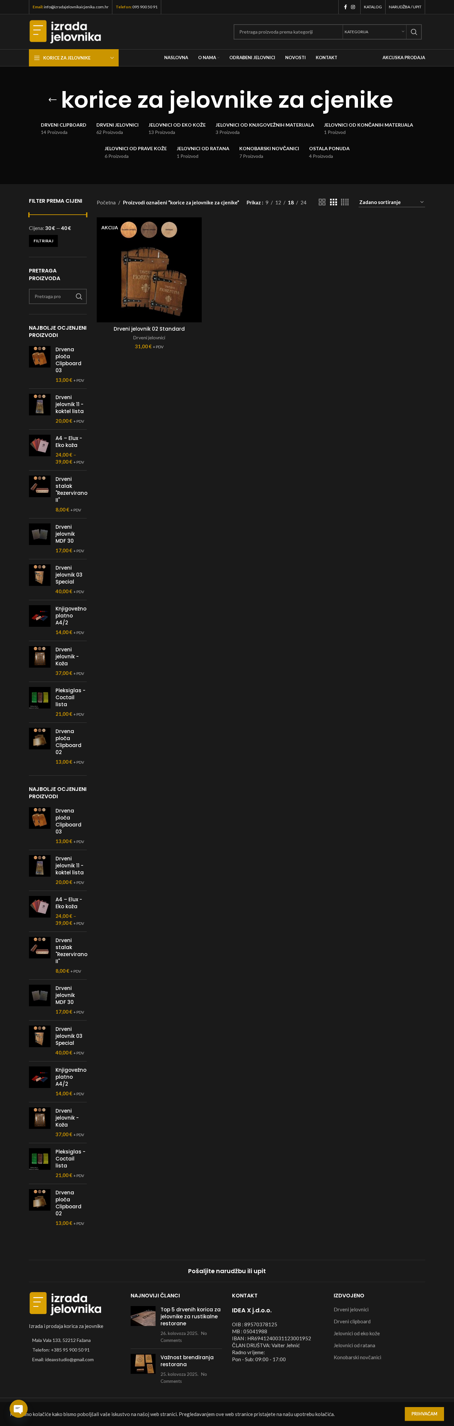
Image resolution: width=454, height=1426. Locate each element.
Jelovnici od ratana (354, 1345)
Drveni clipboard (352, 1321)
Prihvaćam (424, 1413)
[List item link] (75, 1350)
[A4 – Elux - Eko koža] (40, 450)
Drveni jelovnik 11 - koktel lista (70, 404)
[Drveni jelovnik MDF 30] (40, 538)
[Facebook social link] (345, 7)
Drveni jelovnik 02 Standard (149, 328)
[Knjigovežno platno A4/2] (40, 620)
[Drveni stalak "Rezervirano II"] (40, 494)
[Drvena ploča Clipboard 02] (40, 746)
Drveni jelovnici (149, 337)
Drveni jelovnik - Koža (67, 656)
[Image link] (65, 1303)
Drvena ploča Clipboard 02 (68, 742)
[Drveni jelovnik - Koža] (40, 661)
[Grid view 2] (322, 202)
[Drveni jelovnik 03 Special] (40, 579)
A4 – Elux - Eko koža (69, 442)
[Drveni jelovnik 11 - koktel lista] (40, 409)
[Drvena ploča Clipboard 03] (40, 365)
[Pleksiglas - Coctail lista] (40, 702)
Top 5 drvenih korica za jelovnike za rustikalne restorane (191, 1316)
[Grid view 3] (333, 202)
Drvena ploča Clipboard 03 (68, 360)
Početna (106, 202)
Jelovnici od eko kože (357, 1333)
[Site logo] (65, 31)
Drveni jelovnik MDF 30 (65, 533)
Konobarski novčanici (357, 1357)
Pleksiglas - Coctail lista (70, 697)
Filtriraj (43, 240)
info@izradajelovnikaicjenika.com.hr (76, 6)
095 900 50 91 (145, 6)
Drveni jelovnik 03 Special (69, 574)
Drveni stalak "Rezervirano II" (71, 489)
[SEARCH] (414, 32)
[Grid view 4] (345, 202)
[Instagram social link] (353, 7)
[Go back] (52, 100)
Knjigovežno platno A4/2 (71, 615)
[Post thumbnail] (143, 1325)
